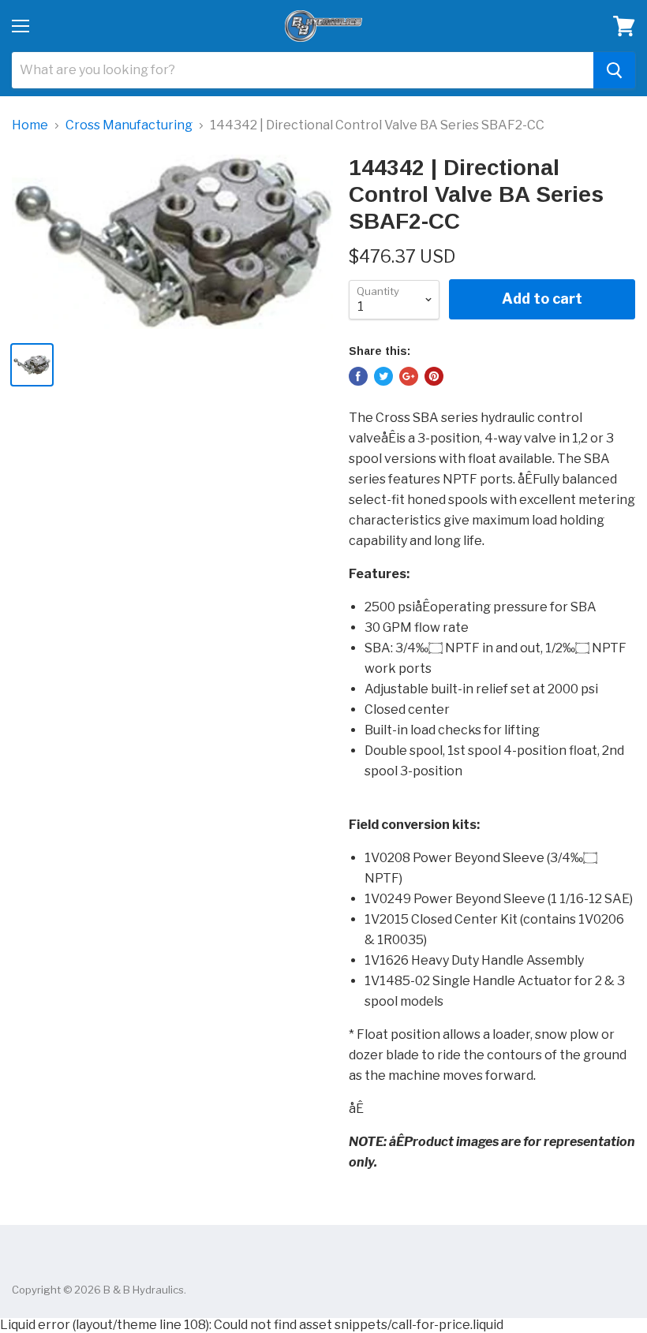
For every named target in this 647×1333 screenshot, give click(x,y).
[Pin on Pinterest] (433, 376)
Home (30, 125)
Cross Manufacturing (129, 125)
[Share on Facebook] (358, 376)
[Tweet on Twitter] (383, 376)
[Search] (614, 70)
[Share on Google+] (408, 376)
